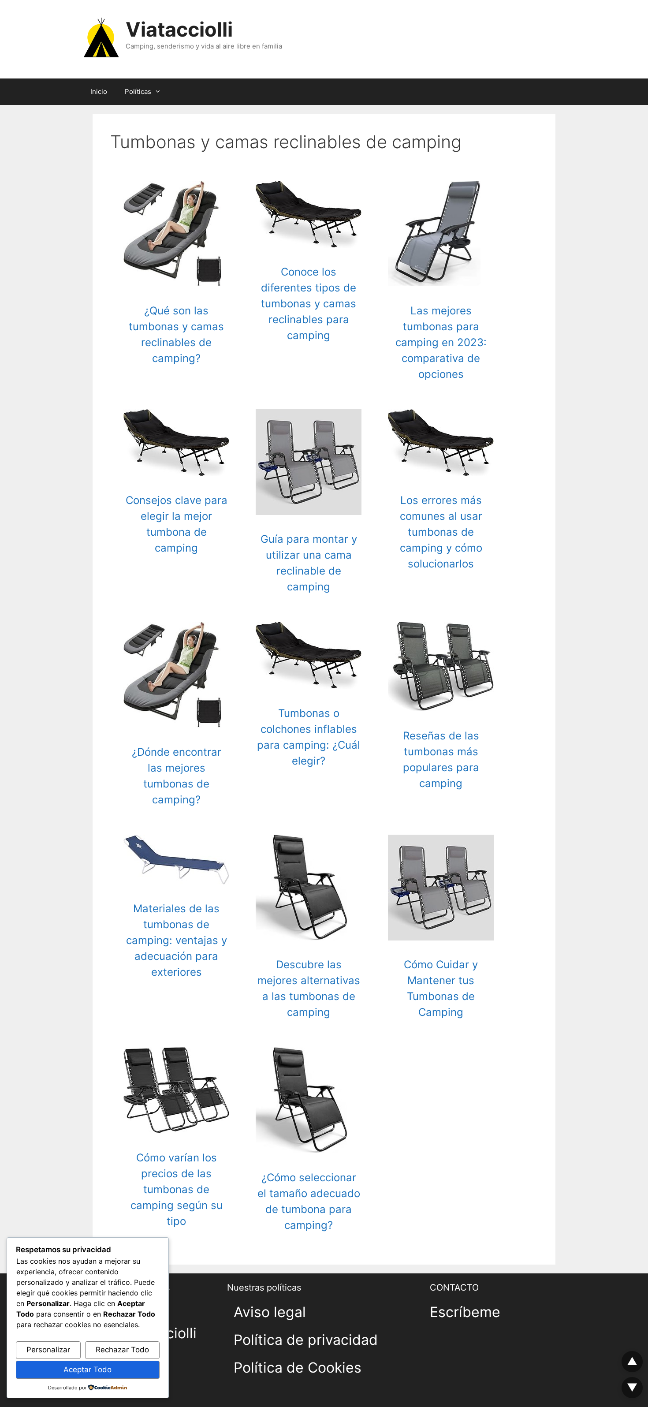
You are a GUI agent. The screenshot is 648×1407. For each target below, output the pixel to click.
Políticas (138, 91)
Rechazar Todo (122, 1349)
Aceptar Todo (87, 1369)
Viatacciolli (179, 29)
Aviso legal (270, 1312)
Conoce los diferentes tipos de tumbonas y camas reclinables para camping (308, 303)
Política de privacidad (306, 1339)
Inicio (98, 91)
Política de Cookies (297, 1367)
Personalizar (48, 1349)
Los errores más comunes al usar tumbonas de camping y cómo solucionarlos (441, 532)
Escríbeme (465, 1312)
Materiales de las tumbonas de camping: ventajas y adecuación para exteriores (176, 940)
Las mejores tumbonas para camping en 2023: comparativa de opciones (441, 342)
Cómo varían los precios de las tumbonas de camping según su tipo (176, 1189)
